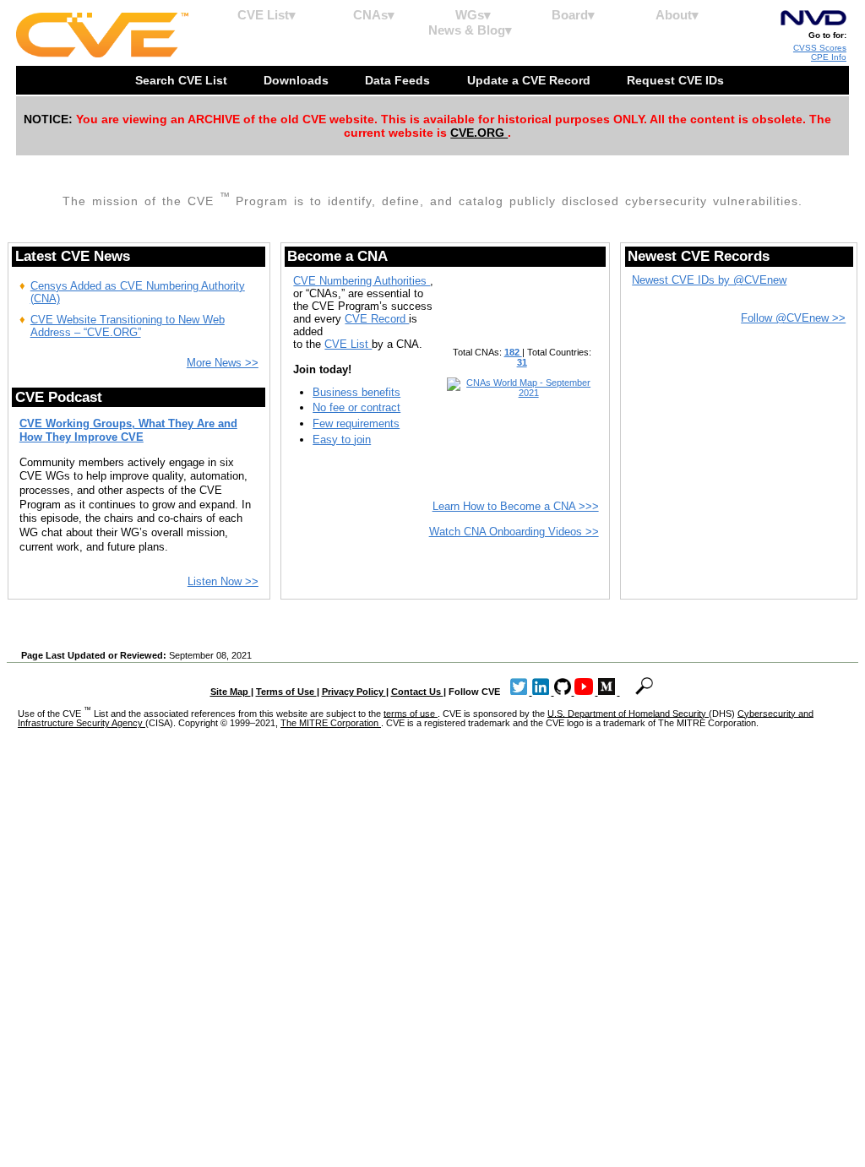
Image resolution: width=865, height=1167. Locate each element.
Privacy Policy (354, 692)
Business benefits (356, 392)
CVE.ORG (479, 132)
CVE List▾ (266, 15)
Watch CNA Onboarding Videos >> (514, 531)
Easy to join (342, 439)
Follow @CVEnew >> (793, 318)
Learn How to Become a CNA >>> (515, 506)
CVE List (348, 344)
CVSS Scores (819, 47)
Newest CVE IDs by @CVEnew (709, 280)
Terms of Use (286, 692)
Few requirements (356, 423)
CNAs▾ (373, 15)
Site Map (230, 692)
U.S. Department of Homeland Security (628, 713)
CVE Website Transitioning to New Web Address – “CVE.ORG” (127, 326)
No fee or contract (356, 407)
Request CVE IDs (677, 80)
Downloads (298, 80)
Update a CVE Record (530, 80)
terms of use (411, 713)
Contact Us (417, 692)
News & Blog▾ (470, 30)
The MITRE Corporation (330, 723)
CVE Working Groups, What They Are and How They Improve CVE (128, 430)
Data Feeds (399, 80)
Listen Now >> (223, 581)
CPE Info (828, 57)
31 (522, 362)
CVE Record (377, 318)
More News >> (222, 362)
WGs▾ (473, 15)
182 (513, 352)
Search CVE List (183, 80)
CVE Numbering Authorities (361, 280)
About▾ (677, 15)
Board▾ (573, 15)
